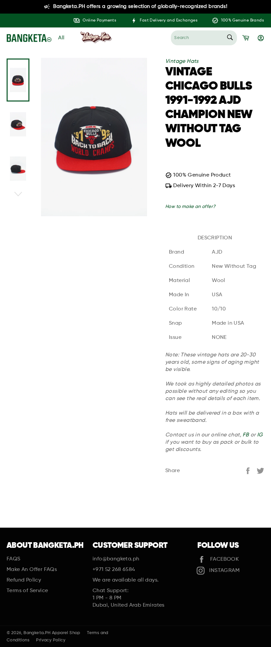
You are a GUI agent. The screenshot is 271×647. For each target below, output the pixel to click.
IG (260, 435)
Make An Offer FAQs (32, 569)
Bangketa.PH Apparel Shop (51, 633)
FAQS (13, 559)
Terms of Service (27, 590)
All (61, 38)
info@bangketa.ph (116, 559)
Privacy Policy (50, 640)
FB (246, 435)
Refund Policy (24, 580)
